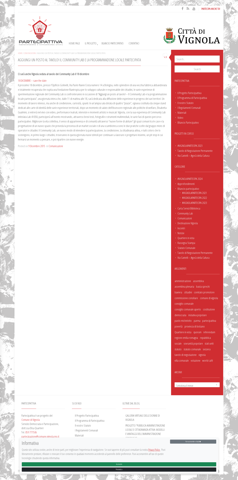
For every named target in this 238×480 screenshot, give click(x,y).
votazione (195, 360)
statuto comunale (192, 349)
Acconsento (119, 464)
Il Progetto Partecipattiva (189, 93)
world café (207, 360)
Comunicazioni (185, 218)
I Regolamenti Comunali (189, 108)
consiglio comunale (184, 303)
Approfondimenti (186, 184)
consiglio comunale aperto (188, 309)
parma (197, 320)
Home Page (74, 43)
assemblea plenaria (184, 286)
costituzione (209, 309)
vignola (202, 355)
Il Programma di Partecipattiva (192, 98)
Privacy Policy (154, 450)
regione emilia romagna (186, 337)
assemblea (198, 281)
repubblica (205, 337)
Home (20, 53)
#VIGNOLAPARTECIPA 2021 (194, 193)
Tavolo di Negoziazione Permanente (195, 151)
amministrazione (183, 281)
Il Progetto (91, 43)
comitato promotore (204, 292)
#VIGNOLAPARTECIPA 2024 (190, 179)
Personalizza (119, 469)
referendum (209, 332)
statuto (178, 349)
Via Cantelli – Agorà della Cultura (193, 155)
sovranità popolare (193, 343)
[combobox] (197, 384)
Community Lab (185, 213)
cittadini (188, 292)
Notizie (181, 233)
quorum (197, 332)
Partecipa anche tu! (210, 8)
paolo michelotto (183, 320)
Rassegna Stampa (186, 243)
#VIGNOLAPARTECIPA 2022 (194, 198)
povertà (178, 326)
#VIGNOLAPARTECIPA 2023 (190, 145)
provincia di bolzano (195, 326)
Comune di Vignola (30, 419)
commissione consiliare (186, 298)
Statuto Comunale (186, 248)
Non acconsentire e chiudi (192, 441)
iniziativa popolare (197, 315)
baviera (178, 292)
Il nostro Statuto (186, 103)
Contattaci (134, 43)
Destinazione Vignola (188, 223)
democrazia (180, 315)
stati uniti (209, 343)
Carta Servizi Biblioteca (189, 208)
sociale (178, 343)
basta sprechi (203, 286)
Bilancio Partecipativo (113, 43)
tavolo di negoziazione (186, 355)
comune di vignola (209, 298)
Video (180, 117)
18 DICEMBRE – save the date (32, 80)
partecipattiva (209, 320)
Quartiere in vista (186, 238)
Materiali (182, 112)
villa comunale (182, 360)
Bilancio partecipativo (188, 188)
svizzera (206, 349)
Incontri (181, 228)
